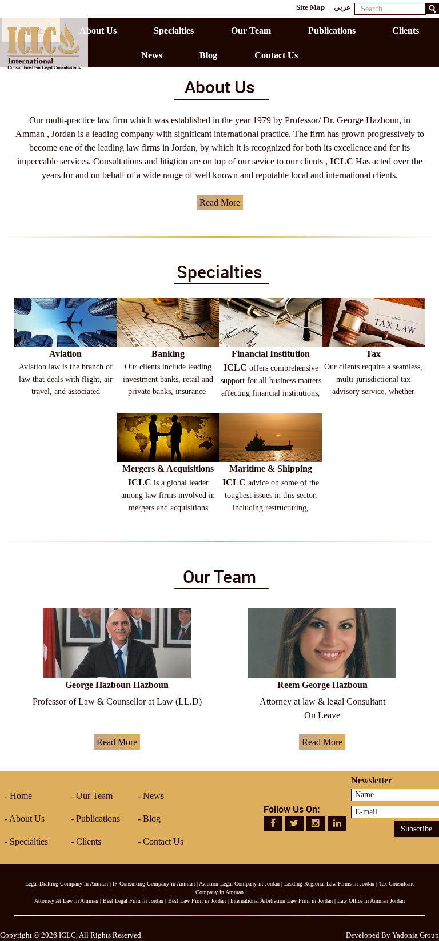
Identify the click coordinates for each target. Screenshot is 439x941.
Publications (98, 818)
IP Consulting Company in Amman (154, 883)
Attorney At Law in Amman (66, 901)
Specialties (29, 841)
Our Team (94, 796)
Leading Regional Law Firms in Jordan (329, 883)
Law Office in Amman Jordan (371, 901)
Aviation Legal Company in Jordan (239, 883)
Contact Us (163, 841)
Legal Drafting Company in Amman (66, 883)
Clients (88, 841)
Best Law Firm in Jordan (197, 901)
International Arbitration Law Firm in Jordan (281, 901)
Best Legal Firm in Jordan (133, 901)
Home (21, 796)
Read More (219, 202)
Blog (152, 818)
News (153, 796)
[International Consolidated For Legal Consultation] (44, 46)
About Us (27, 818)
